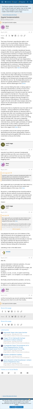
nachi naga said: (6, 173)
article (23, 83)
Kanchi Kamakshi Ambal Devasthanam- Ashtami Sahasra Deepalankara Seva (17, 361)
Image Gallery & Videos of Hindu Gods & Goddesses (16, 335)
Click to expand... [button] (16, 229)
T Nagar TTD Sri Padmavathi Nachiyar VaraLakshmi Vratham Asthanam (14, 339)
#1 (31, 32)
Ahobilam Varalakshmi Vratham (12, 354)
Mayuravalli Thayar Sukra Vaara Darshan (15, 332)
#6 (31, 295)
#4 (31, 212)
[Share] (29, 32)
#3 (31, 169)
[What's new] (27, 1)
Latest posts (5, 330)
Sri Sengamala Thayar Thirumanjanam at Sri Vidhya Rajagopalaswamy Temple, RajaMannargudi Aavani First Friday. (16, 347)
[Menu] (2, 2)
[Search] (31, 1)
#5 (31, 258)
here (18, 67)
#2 (31, 149)
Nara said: (4, 215)
